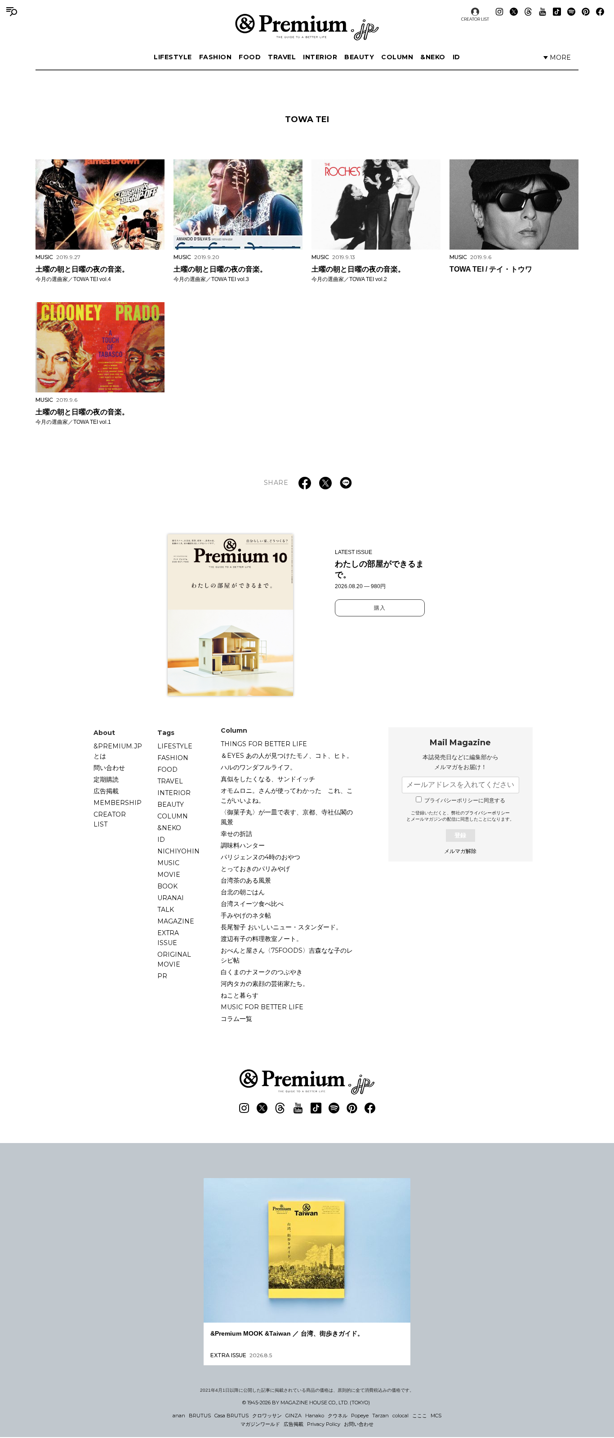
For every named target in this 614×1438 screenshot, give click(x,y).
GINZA (293, 1415)
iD (456, 57)
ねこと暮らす (239, 995)
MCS (436, 1415)
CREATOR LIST (475, 19)
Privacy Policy (323, 1424)
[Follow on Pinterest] (585, 11)
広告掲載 (106, 791)
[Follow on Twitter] (514, 11)
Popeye (360, 1415)
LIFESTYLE (173, 57)
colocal (400, 1415)
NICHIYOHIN (178, 851)
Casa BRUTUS (231, 1415)
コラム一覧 (236, 1019)
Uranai (170, 898)
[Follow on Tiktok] (557, 11)
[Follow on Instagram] (499, 11)
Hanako (314, 1415)
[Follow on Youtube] (542, 11)
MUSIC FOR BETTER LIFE (262, 1007)
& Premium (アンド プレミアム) (307, 26)
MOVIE (168, 875)
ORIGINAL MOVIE (174, 959)
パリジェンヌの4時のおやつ (260, 857)
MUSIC (168, 863)
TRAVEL (282, 57)
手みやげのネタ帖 (246, 915)
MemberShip (117, 803)
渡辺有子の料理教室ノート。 (262, 939)
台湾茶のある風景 (246, 880)
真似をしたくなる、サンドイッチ (268, 779)
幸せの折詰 (236, 834)
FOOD (250, 57)
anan (179, 1415)
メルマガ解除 (460, 851)
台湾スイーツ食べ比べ (252, 904)
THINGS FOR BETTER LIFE (264, 744)
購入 (380, 608)
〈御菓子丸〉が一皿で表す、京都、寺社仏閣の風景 (287, 817)
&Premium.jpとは (117, 751)
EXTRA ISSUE (168, 938)
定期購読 (106, 779)
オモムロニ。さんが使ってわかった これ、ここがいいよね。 (287, 796)
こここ (419, 1415)
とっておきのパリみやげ (255, 869)
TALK (165, 910)
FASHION (215, 57)
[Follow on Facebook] (600, 11)
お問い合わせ (359, 1424)
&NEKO (432, 57)
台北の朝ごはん (243, 892)
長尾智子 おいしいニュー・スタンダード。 (281, 927)
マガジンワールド (260, 1424)
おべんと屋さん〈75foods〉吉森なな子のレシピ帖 (287, 955)
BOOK (167, 886)
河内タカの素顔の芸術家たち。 (265, 984)
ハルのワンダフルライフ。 (258, 767)
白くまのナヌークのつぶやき (262, 972)
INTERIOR (320, 57)
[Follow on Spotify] (571, 11)
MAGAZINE (175, 921)
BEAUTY (359, 57)
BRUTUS (200, 1415)
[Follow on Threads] (528, 11)
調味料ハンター (243, 845)
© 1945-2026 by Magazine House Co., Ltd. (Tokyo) (306, 1402)
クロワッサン (267, 1415)
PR (162, 976)
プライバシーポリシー (487, 812)
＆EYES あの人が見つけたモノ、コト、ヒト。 (287, 756)
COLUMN (397, 57)
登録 (460, 835)
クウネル (337, 1415)
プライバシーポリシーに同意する (464, 800)
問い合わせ (109, 768)
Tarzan (380, 1415)
